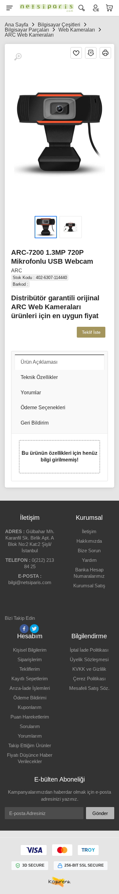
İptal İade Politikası (89, 650)
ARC (16, 270)
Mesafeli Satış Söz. (89, 688)
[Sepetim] (109, 8)
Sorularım (30, 726)
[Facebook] (24, 628)
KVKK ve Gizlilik (89, 669)
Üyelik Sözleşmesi (89, 659)
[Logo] (45, 8)
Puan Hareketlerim (29, 716)
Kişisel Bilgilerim (30, 650)
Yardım (89, 560)
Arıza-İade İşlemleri (30, 688)
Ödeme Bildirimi (29, 697)
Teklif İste (91, 332)
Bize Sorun (89, 550)
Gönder (100, 813)
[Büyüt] (17, 57)
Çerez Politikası (89, 678)
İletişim (89, 531)
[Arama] (82, 8)
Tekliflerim (29, 669)
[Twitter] (34, 628)
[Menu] (10, 8)
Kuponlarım (30, 707)
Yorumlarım (30, 736)
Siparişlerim (29, 659)
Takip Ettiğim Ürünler (29, 745)
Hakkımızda (89, 541)
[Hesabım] (95, 8)
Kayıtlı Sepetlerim (29, 678)
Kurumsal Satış (89, 585)
